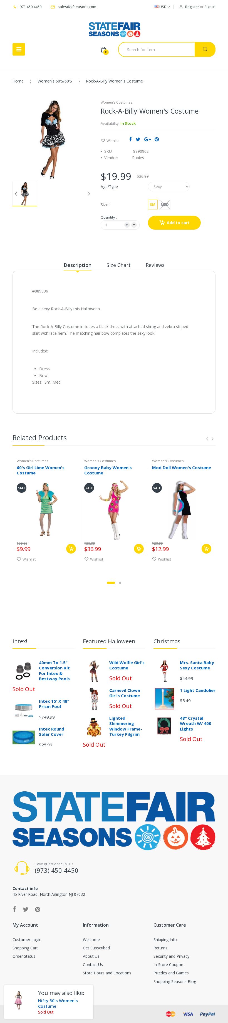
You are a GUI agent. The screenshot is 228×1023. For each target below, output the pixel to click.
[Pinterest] (157, 139)
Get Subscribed (96, 948)
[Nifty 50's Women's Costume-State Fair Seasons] (19, 1000)
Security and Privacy (171, 956)
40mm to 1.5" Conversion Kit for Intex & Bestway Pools (54, 671)
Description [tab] (77, 265)
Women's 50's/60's (55, 81)
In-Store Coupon (168, 964)
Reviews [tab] (155, 265)
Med (165, 204)
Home (18, 81)
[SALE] (46, 509)
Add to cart (178, 222)
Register (192, 6)
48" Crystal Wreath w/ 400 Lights (195, 723)
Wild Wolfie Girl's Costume (127, 665)
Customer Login (27, 939)
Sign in (209, 6)
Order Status (24, 956)
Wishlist (113, 140)
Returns (160, 948)
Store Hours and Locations (107, 973)
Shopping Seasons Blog (174, 981)
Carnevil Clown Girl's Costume (124, 693)
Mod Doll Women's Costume (181, 467)
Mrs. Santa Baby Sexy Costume (197, 665)
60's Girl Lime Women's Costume (41, 470)
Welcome (91, 939)
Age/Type (109, 186)
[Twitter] (138, 139)
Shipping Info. (165, 939)
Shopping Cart (25, 948)
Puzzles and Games (171, 973)
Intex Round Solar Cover (51, 731)
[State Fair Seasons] (114, 27)
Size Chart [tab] (118, 265)
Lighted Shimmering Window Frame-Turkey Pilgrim (125, 726)
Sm (152, 204)
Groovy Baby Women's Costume (108, 470)
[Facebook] (130, 139)
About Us (91, 956)
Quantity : (109, 217)
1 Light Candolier (197, 690)
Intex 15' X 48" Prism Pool (54, 703)
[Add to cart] (71, 549)
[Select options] (139, 549)
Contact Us (93, 964)
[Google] (147, 139)
